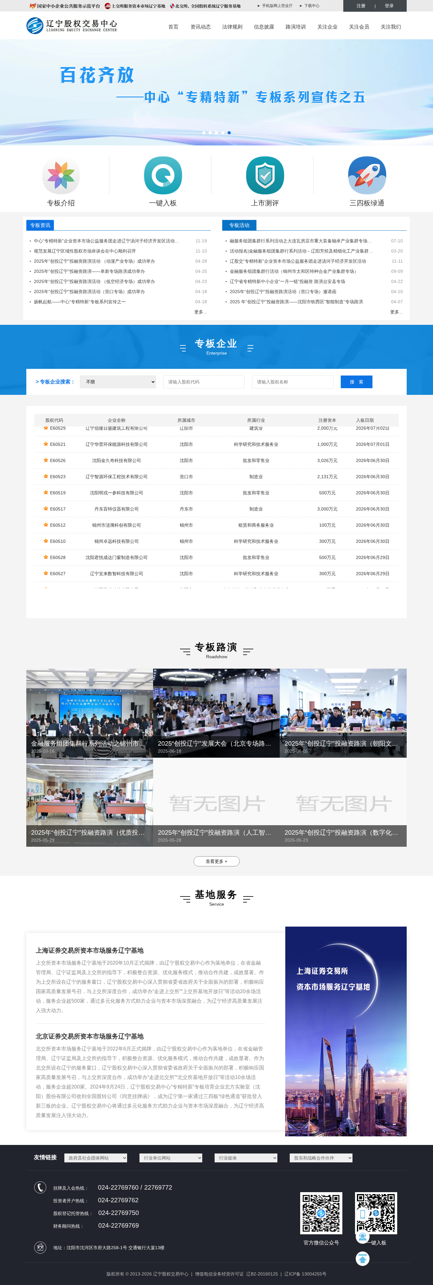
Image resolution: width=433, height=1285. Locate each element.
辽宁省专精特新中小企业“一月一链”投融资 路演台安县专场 (287, 281)
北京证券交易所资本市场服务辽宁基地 (90, 1036)
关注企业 (327, 26)
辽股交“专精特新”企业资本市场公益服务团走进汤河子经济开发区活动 (298, 261)
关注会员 (359, 26)
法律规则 (232, 26)
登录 (389, 5)
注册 (361, 5)
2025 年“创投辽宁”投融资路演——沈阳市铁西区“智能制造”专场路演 (296, 301)
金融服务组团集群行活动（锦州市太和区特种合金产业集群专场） (294, 271)
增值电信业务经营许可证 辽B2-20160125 (236, 1273)
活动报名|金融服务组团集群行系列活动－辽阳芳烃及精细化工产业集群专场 (304, 251)
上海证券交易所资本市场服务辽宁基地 (90, 950)
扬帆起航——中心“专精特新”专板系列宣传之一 (80, 301)
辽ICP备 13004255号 (305, 1273)
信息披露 (264, 26)
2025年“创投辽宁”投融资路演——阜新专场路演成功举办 (89, 271)
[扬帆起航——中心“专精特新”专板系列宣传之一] (216, 92)
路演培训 (296, 26)
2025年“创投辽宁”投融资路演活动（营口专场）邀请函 (283, 291)
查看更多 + (216, 861)
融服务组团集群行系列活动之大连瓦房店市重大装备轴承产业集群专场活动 (303, 240)
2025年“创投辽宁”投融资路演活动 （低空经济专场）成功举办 (94, 281)
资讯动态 (201, 26)
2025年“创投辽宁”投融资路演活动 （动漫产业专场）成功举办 (94, 261)
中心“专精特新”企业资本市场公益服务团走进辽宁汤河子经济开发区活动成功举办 (113, 240)
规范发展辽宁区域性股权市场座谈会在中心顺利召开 (85, 251)
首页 (173, 26)
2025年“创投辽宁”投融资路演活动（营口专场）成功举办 (89, 291)
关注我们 (391, 26)
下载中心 (312, 5)
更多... (200, 311)
